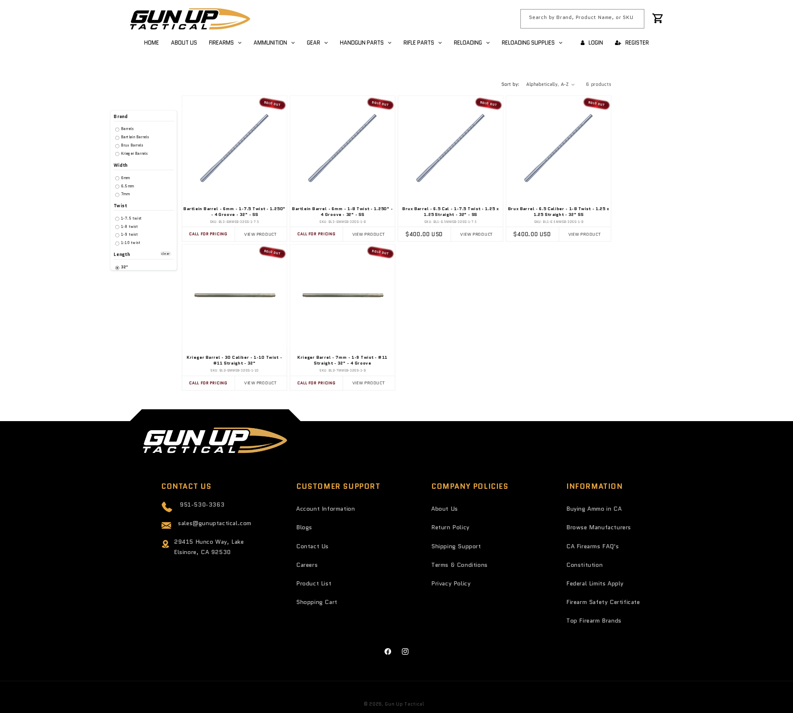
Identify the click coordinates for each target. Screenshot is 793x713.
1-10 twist (130, 243)
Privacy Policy (450, 583)
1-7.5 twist (131, 218)
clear (165, 253)
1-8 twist (129, 226)
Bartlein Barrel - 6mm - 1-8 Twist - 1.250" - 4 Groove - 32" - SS (342, 212)
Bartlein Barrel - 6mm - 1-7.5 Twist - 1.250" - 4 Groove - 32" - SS (234, 212)
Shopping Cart (316, 602)
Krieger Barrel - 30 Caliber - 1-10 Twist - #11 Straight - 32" (234, 360)
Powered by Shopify (450, 704)
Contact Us (312, 546)
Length (122, 254)
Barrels (127, 129)
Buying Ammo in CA (594, 509)
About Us (444, 509)
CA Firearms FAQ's (592, 546)
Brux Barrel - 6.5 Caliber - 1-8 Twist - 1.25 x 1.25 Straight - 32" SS (558, 212)
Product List (313, 583)
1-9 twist (129, 234)
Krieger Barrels (134, 153)
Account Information (325, 509)
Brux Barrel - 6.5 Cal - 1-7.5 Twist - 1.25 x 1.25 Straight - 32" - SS (450, 212)
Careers (307, 565)
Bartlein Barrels (134, 137)
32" (124, 267)
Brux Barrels (131, 145)
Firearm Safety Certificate (603, 602)
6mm (125, 177)
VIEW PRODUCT (260, 234)
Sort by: (510, 84)
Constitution (584, 565)
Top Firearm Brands (594, 620)
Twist (120, 205)
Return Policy (450, 527)
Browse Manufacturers (598, 527)
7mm (124, 194)
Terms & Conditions (459, 565)
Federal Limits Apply (595, 583)
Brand (121, 117)
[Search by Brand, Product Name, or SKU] (635, 18)
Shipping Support (456, 546)
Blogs (304, 527)
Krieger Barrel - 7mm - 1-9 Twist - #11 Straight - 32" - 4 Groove (342, 360)
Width (121, 165)
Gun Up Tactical (404, 704)
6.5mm (127, 186)
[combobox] (582, 18)
